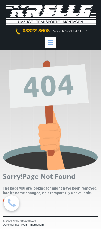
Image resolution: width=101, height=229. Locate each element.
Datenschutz (11, 224)
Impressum (37, 224)
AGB (24, 224)
